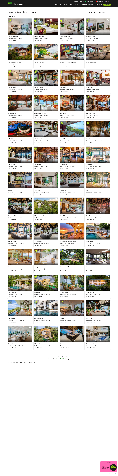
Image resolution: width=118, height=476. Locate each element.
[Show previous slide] (8, 26)
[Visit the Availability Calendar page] (49, 358)
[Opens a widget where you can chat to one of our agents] (109, 468)
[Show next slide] (32, 26)
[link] (20, 30)
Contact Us (99, 4)
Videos (71, 4)
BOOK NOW (107, 4)
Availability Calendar (88, 4)
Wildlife (77, 4)
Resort (66, 4)
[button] (48, 84)
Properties (58, 4)
